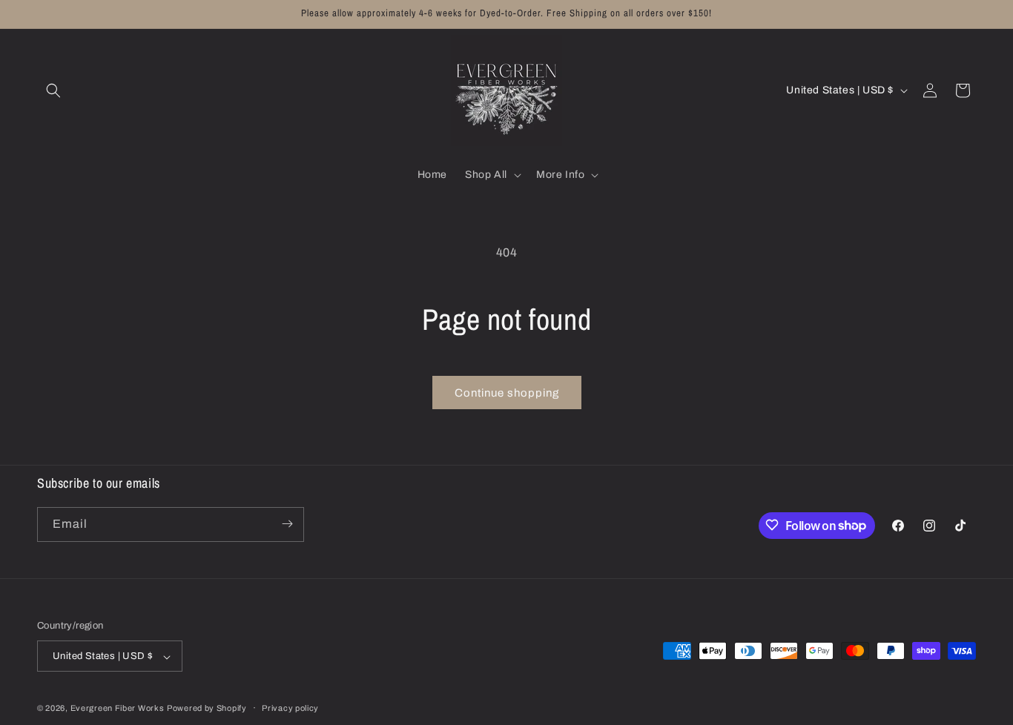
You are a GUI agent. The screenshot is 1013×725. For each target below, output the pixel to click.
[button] (53, 90)
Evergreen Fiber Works (117, 708)
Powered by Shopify (207, 708)
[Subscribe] (287, 523)
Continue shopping (507, 393)
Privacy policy (290, 708)
